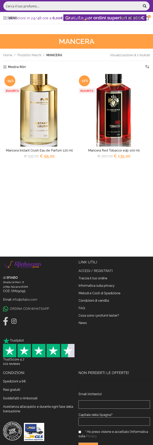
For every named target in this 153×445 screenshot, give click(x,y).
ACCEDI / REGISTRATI (95, 271)
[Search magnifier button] (145, 6)
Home (7, 55)
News (82, 323)
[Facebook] (5, 321)
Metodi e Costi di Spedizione (99, 293)
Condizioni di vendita (93, 300)
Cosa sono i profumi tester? (98, 315)
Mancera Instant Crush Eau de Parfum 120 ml (39, 150)
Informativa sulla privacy (96, 285)
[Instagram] (14, 321)
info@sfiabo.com (25, 299)
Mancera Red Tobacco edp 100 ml (114, 150)
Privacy (91, 436)
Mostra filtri (17, 67)
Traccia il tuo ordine (92, 278)
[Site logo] (76, 18)
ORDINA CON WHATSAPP (29, 309)
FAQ (81, 308)
